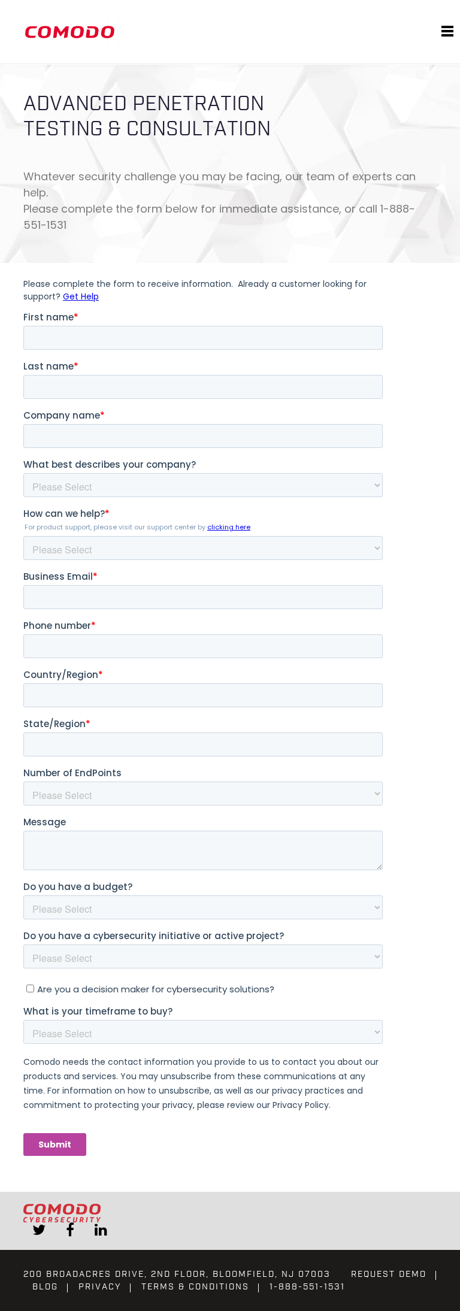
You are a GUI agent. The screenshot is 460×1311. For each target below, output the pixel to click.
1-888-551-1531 (307, 1287)
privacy (99, 1287)
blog (45, 1287)
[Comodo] (71, 32)
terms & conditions (195, 1287)
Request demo (388, 1274)
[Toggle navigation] (447, 31)
